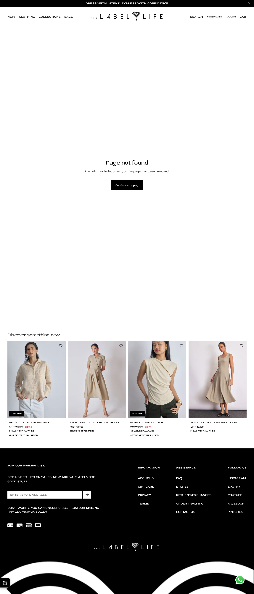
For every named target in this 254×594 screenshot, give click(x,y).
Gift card (146, 486)
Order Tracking (189, 503)
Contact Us (185, 512)
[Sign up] (87, 495)
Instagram (237, 478)
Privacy (144, 495)
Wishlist (215, 16)
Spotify (234, 486)
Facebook (236, 503)
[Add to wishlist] (61, 346)
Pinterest (236, 512)
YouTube (235, 495)
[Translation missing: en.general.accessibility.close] (249, 3)
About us (146, 478)
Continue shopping (127, 185)
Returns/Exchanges (193, 495)
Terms (143, 503)
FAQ (179, 478)
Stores (182, 486)
